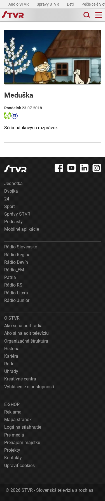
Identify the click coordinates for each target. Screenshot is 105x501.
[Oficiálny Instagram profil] (96, 168)
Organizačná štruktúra (26, 341)
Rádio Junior (16, 300)
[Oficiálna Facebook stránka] (59, 168)
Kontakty (13, 457)
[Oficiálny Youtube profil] (71, 168)
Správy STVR (48, 4)
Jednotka (13, 183)
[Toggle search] (86, 15)
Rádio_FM (14, 270)
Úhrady (11, 371)
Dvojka (11, 191)
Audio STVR (19, 4)
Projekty (12, 450)
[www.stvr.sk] (15, 168)
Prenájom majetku (22, 442)
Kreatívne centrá (20, 379)
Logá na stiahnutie (22, 427)
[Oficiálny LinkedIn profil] (84, 168)
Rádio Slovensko (20, 247)
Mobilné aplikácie (21, 229)
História (12, 348)
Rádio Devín (16, 262)
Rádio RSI (14, 285)
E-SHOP (12, 404)
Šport (9, 206)
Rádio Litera (16, 292)
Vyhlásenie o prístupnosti (29, 386)
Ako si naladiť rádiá (23, 325)
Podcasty (13, 221)
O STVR (12, 318)
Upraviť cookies (19, 465)
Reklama (13, 412)
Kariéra (11, 356)
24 (6, 199)
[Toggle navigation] (98, 15)
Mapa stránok (18, 419)
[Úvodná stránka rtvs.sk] (13, 15)
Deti (70, 4)
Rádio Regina (17, 254)
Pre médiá (14, 435)
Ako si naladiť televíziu (26, 333)
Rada (9, 363)
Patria (10, 277)
